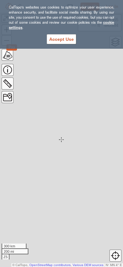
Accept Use (61, 39)
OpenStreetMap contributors (50, 265)
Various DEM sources (88, 265)
